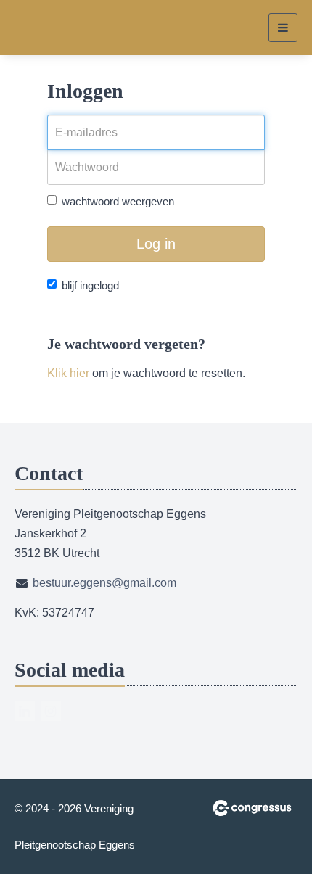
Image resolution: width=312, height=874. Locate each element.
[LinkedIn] (25, 711)
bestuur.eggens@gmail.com (104, 583)
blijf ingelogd (90, 285)
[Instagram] (51, 711)
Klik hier (68, 373)
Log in (156, 244)
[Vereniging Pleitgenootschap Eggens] (42, 27)
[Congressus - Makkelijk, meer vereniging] (252, 808)
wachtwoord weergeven (118, 201)
